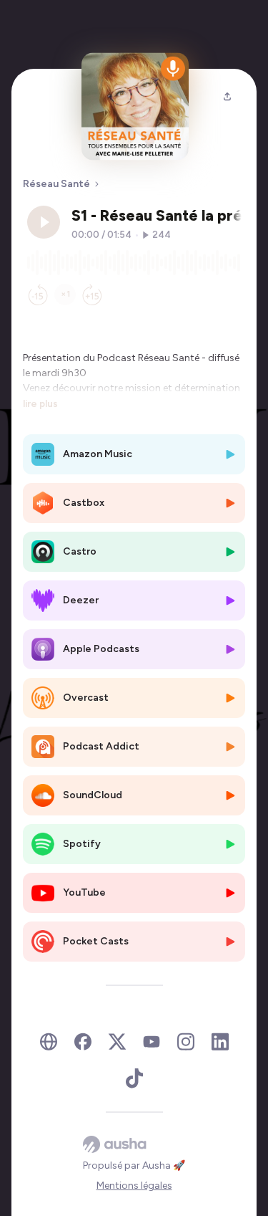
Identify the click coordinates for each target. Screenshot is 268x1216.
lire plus (40, 403)
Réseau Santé (56, 184)
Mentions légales (134, 1185)
